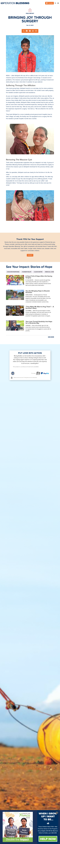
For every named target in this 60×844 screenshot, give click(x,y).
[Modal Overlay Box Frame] (30, 827)
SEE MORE (51, 337)
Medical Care (49, 272)
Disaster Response (13, 272)
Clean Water (38, 272)
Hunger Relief (26, 272)
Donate (30, 255)
